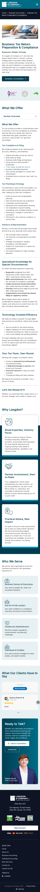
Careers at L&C (7, 868)
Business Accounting (16, 13)
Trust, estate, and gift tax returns (18, 167)
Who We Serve (7, 862)
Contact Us (6, 865)
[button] (36, 116)
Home (4, 13)
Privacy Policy (30, 886)
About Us (5, 852)
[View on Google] (6, 699)
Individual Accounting (9, 859)
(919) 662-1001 (20, 804)
